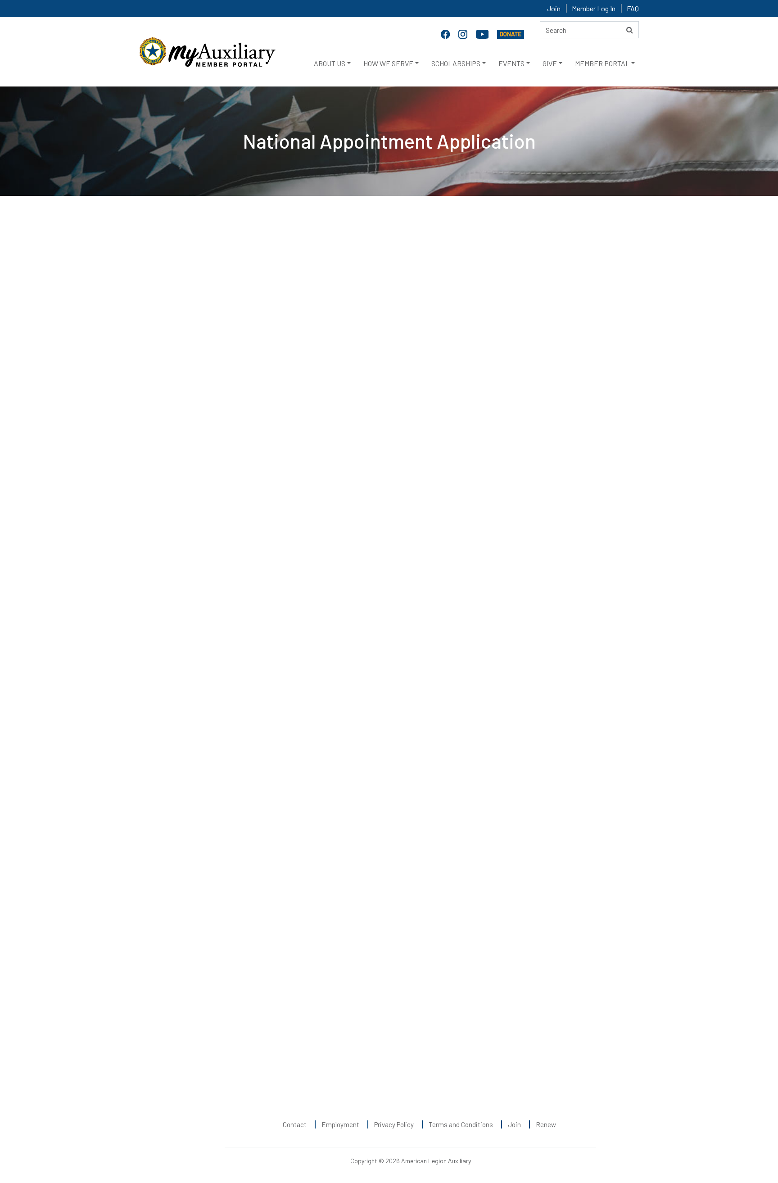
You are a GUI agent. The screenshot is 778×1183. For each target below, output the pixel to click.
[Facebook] (446, 33)
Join (554, 8)
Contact (295, 1124)
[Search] (629, 29)
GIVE (550, 63)
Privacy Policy (394, 1124)
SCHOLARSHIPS (455, 63)
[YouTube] (483, 33)
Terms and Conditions (461, 1124)
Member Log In (593, 8)
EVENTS (511, 63)
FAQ (633, 8)
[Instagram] (463, 33)
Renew (546, 1124)
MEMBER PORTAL (602, 63)
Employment (340, 1124)
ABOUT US (329, 63)
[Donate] (510, 33)
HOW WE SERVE (388, 63)
